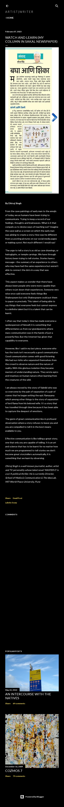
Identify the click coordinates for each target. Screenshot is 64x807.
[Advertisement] (32, 621)
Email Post (17, 498)
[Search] (57, 5)
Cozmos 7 (13, 771)
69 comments (19, 703)
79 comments (19, 776)
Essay (14, 502)
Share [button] (8, 498)
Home (10, 17)
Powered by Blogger (34, 796)
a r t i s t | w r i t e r (19, 12)
